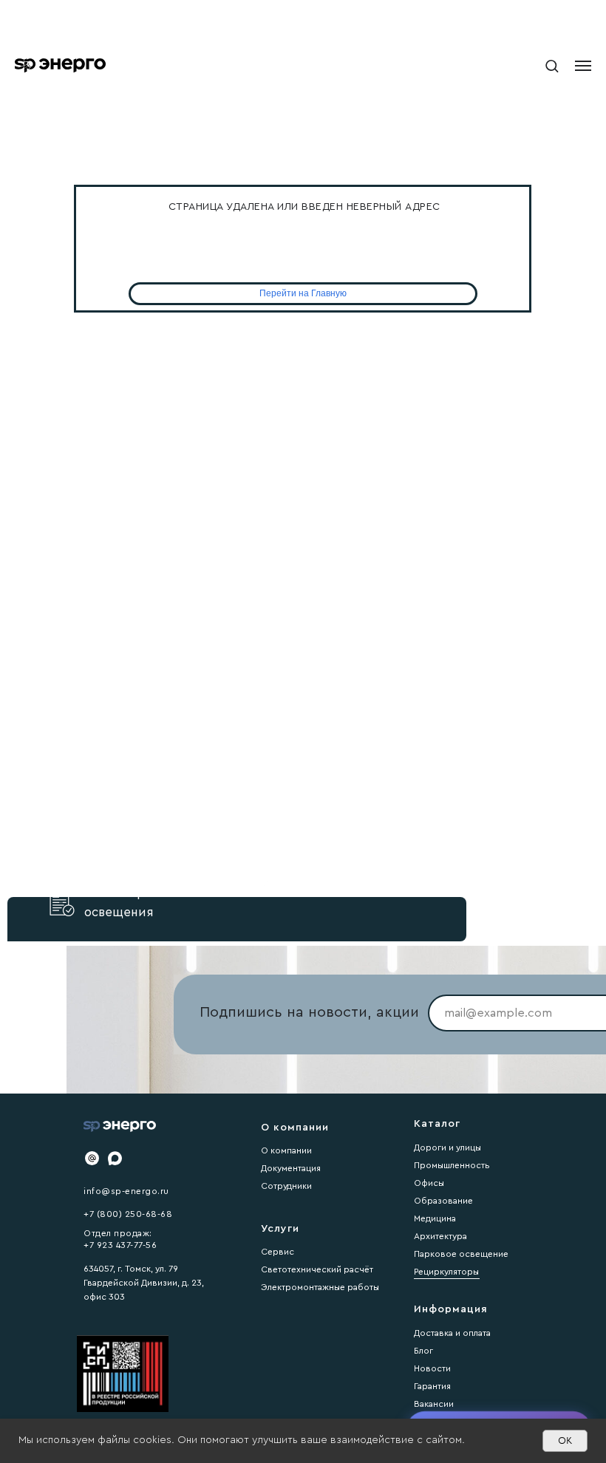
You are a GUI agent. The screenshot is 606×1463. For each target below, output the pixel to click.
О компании (286, 1150)
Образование (443, 1200)
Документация (291, 1168)
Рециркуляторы (446, 1271)
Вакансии (434, 1403)
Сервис (277, 1251)
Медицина (435, 1218)
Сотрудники (286, 1185)
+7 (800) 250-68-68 (128, 1214)
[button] (552, 65)
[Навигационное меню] (583, 66)
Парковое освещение (461, 1253)
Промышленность (452, 1165)
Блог (423, 1350)
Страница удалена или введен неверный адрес (304, 207)
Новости (432, 1368)
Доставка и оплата (452, 1333)
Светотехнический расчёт (317, 1269)
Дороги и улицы (447, 1147)
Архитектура (440, 1236)
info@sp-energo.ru (126, 1191)
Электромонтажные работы (320, 1287)
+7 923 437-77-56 (120, 1245)
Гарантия (432, 1386)
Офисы (429, 1183)
